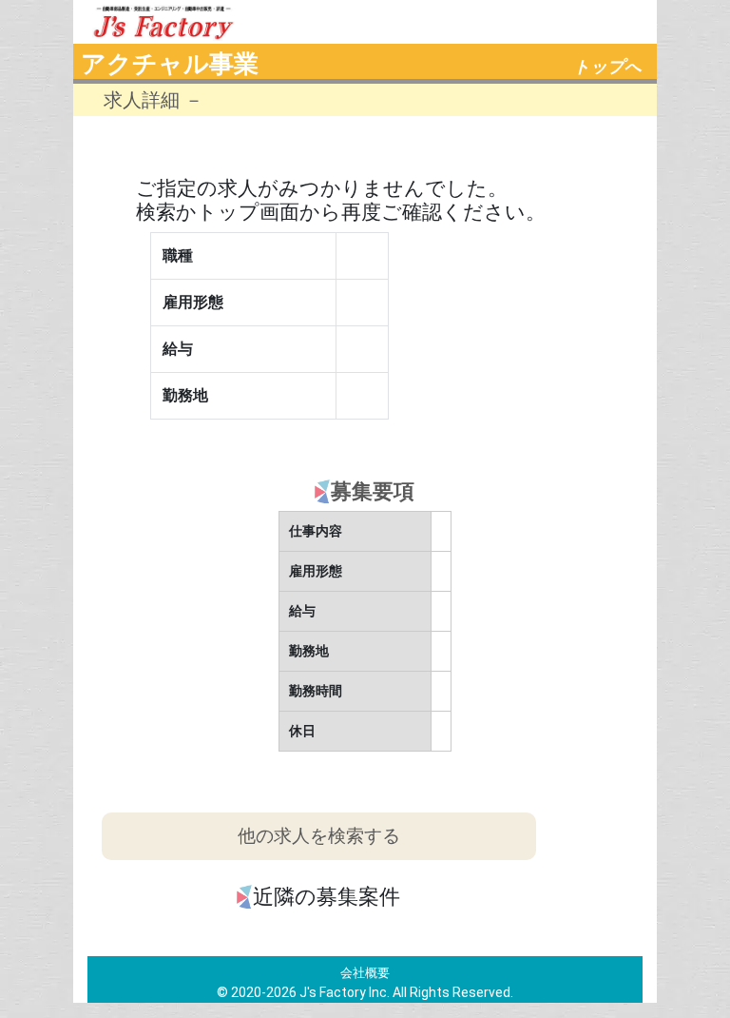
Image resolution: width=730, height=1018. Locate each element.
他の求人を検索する (319, 836)
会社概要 (365, 973)
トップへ (607, 66)
